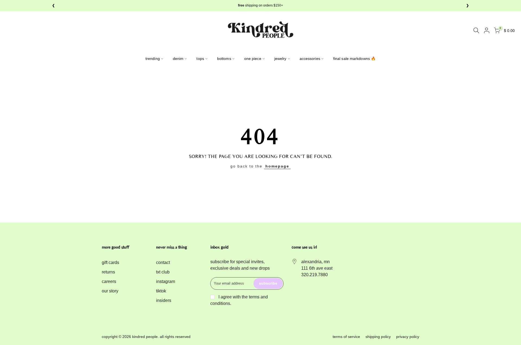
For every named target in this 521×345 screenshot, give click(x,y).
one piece (252, 58)
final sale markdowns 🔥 (354, 58)
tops (200, 58)
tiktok (161, 291)
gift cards (110, 262)
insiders (163, 300)
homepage (277, 166)
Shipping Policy (378, 336)
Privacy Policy (407, 336)
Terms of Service (346, 336)
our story (110, 291)
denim (178, 58)
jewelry (280, 58)
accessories (310, 58)
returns (108, 272)
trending (152, 58)
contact (163, 262)
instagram (165, 281)
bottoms (224, 58)
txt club (163, 272)
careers (109, 281)
